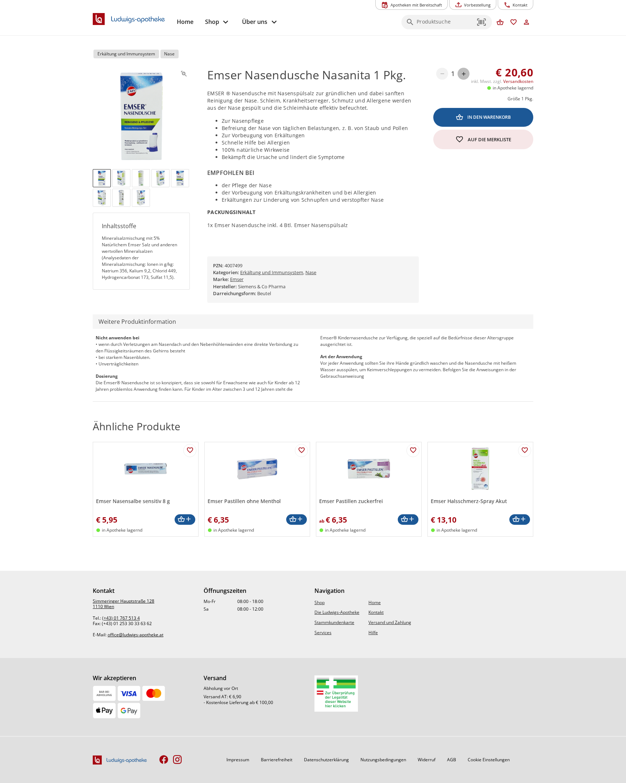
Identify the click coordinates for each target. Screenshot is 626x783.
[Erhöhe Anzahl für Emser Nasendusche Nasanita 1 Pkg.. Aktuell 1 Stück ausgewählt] (464, 74)
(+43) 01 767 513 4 (121, 618)
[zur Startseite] (132, 19)
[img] (102, 178)
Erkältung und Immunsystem (271, 272)
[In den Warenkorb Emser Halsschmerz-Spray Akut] (519, 519)
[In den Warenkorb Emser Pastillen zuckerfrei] (408, 519)
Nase (310, 272)
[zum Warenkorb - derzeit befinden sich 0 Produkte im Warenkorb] (500, 22)
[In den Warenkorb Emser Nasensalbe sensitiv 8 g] (185, 519)
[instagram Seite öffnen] (177, 760)
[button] (482, 22)
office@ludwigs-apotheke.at (135, 635)
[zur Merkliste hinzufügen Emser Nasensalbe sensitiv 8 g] (189, 450)
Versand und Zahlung (389, 622)
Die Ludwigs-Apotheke (336, 612)
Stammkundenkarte (334, 622)
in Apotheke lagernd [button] (513, 88)
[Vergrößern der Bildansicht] (184, 74)
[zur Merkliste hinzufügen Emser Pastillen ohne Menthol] (301, 450)
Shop (319, 602)
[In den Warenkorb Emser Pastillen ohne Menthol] (296, 519)
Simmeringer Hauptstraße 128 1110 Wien (123, 604)
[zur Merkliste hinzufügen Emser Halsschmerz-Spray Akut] (524, 450)
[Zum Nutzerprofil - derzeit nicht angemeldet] (526, 22)
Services (322, 632)
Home (374, 602)
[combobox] (445, 24)
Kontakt (376, 612)
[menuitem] (185, 21)
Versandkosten (518, 81)
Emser (236, 279)
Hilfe (373, 632)
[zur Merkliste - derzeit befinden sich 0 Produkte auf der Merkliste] (513, 22)
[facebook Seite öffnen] (164, 760)
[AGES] (336, 693)
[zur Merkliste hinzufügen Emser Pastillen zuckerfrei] (413, 450)
